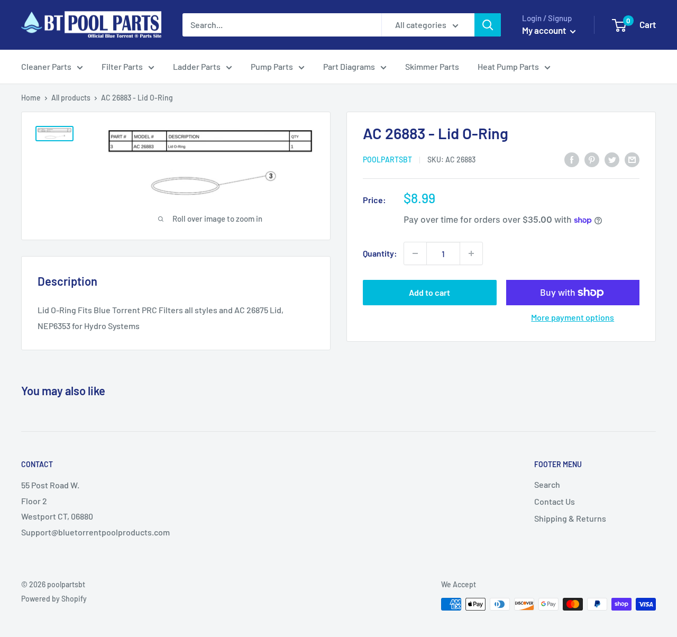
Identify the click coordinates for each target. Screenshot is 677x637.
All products (70, 97)
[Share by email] (632, 159)
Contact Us (554, 501)
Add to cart (429, 292)
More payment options (572, 317)
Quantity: (380, 254)
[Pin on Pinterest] (591, 159)
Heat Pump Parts (508, 66)
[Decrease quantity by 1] (415, 253)
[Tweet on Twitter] (612, 159)
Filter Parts (122, 66)
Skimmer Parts (432, 66)
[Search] (487, 25)
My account (545, 30)
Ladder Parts (197, 66)
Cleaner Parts (46, 66)
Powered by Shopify (54, 598)
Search (547, 484)
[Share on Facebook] (571, 159)
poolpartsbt (387, 159)
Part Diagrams (349, 66)
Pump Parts (272, 66)
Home (31, 97)
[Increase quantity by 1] (471, 253)
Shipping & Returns (570, 518)
